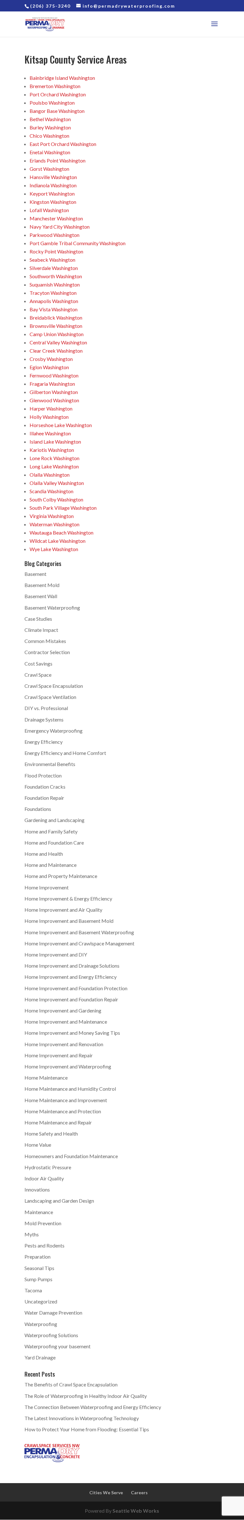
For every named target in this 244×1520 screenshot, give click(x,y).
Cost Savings (38, 663)
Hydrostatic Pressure (47, 1167)
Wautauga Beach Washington (61, 532)
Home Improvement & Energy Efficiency (68, 898)
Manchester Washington (56, 218)
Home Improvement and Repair (58, 1055)
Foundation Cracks (44, 787)
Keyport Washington (52, 193)
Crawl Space (37, 675)
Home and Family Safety (51, 831)
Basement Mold (41, 585)
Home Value (37, 1145)
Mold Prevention (42, 1223)
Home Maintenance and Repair (58, 1122)
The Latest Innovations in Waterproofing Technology (81, 1418)
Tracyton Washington (53, 293)
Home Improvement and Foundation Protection (75, 988)
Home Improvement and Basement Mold (68, 921)
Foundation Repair (44, 798)
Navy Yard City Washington (60, 227)
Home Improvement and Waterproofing (67, 1066)
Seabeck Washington (52, 260)
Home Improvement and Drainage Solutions (71, 966)
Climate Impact (41, 630)
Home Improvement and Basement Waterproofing (79, 932)
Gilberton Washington (54, 392)
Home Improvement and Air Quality (63, 910)
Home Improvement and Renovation (63, 1044)
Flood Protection (43, 775)
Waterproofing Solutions (51, 1335)
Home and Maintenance (50, 865)
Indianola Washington (53, 185)
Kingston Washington (53, 202)
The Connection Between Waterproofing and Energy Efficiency (92, 1407)
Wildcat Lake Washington (57, 541)
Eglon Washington (49, 367)
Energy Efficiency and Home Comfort (65, 753)
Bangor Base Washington (57, 111)
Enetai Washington (50, 152)
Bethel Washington (50, 119)
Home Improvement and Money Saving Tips (72, 1033)
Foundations (37, 809)
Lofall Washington (49, 210)
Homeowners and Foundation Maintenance (71, 1156)
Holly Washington (49, 417)
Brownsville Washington (56, 326)
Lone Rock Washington (54, 458)
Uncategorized (40, 1301)
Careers (139, 1492)
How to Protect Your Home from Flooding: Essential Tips (86, 1429)
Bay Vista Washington (54, 309)
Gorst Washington (49, 169)
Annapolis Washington (54, 301)
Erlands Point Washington (57, 160)
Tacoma (33, 1290)
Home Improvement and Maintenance (65, 1022)
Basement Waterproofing (52, 608)
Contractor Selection (47, 652)
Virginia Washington (52, 516)
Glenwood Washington (54, 400)
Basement (35, 574)
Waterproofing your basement (57, 1346)
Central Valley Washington (58, 342)
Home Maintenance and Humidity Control (70, 1089)
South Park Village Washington (63, 508)
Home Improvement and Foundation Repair (71, 999)
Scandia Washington (51, 491)
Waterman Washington (54, 524)
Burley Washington (50, 127)
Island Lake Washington (55, 442)
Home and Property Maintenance (60, 876)
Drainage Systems (44, 719)
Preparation (37, 1257)
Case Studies (38, 619)
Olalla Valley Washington (57, 483)
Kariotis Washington (52, 450)
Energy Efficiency (43, 742)
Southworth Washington (56, 276)
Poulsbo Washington (52, 103)
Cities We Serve (106, 1492)
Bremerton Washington (55, 86)
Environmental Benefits (49, 764)
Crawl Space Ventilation (50, 697)
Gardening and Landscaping (54, 820)
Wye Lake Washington (54, 549)
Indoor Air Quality (44, 1178)
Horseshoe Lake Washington (61, 425)
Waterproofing (40, 1324)
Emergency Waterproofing (53, 731)
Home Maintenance (46, 1077)
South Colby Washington (56, 499)
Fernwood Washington (54, 375)
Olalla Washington (50, 475)
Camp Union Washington (57, 334)
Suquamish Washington (55, 284)
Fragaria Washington (52, 384)
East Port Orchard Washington (63, 144)
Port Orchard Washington (58, 94)
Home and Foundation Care (54, 842)
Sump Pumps (38, 1279)
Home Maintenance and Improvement (65, 1100)
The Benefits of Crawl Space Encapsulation (71, 1384)
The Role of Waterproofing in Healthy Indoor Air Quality (85, 1396)
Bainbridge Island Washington (62, 78)
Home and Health (43, 854)
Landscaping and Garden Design (59, 1201)
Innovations (37, 1189)
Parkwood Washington (54, 235)
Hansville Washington (53, 177)
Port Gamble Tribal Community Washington (77, 243)
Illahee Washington (50, 433)
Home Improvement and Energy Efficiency (70, 977)
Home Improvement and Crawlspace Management (79, 943)
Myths (31, 1234)
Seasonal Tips (39, 1268)
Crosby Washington (51, 359)
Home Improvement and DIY (55, 954)
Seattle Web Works (135, 1511)
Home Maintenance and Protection (62, 1111)
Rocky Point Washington (56, 251)
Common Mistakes (45, 641)
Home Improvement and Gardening (62, 1010)
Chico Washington (49, 136)
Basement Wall (40, 596)
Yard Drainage (40, 1357)
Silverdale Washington (54, 268)
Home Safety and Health (51, 1133)
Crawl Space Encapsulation (53, 686)
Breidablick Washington (56, 317)
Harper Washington (51, 408)
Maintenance (38, 1212)
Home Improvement (46, 887)
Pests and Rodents (44, 1245)
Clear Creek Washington (56, 351)
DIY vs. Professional (46, 708)
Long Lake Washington (54, 466)
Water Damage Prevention (53, 1312)
